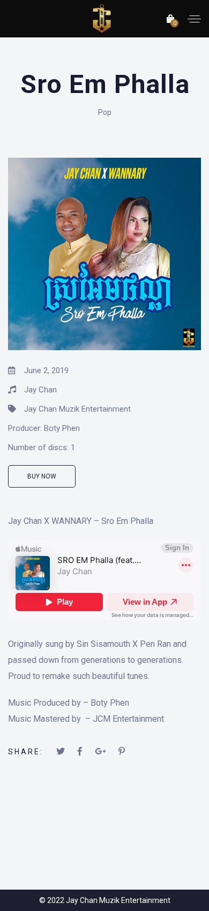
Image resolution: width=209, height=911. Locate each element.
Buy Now (41, 476)
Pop (104, 112)
